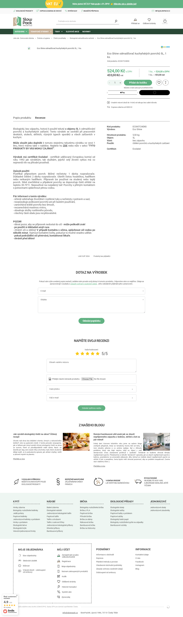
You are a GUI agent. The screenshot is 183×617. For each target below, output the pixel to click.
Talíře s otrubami (54, 519)
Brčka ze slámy (86, 519)
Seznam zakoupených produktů (75, 571)
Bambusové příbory (55, 531)
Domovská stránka (27, 38)
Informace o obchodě (105, 555)
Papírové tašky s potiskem (121, 513)
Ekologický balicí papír (119, 519)
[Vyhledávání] (116, 21)
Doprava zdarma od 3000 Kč (50, 11)
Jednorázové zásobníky (160, 510)
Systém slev (72, 11)
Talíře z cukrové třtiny (55, 522)
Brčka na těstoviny (87, 528)
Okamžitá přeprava (91, 11)
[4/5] (92, 353)
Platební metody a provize (107, 562)
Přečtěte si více (19, 459)
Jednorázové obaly (158, 507)
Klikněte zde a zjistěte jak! (125, 4)
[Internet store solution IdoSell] (168, 606)
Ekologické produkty (24, 11)
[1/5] (77, 353)
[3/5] (87, 353)
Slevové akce (72, 32)
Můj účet (63, 549)
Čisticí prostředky (60, 38)
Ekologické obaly (117, 507)
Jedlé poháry (18, 513)
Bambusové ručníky (118, 525)
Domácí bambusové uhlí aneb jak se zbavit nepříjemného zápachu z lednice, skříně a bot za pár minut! (117, 437)
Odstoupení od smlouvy (106, 573)
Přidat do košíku (138, 82)
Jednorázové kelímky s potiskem (26, 519)
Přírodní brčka (86, 516)
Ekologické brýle (19, 528)
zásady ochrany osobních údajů (84, 284)
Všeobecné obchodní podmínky (109, 565)
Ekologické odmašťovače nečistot (82, 38)
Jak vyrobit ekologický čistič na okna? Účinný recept (35, 435)
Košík (64, 577)
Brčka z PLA (85, 510)
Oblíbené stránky (69, 582)
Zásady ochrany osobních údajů (109, 569)
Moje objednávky (69, 566)
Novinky (86, 32)
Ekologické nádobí (54, 510)
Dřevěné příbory (53, 528)
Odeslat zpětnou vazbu (91, 408)
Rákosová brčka (86, 522)
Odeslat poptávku (91, 320)
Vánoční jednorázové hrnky (24, 531)
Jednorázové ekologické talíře (59, 513)
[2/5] (82, 353)
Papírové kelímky (20, 516)
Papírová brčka (86, 513)
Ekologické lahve (20, 525)
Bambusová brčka (87, 525)
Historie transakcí (69, 587)
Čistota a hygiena (43, 38)
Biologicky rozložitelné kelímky (25, 510)
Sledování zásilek (30, 561)
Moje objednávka (30, 549)
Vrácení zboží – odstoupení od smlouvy (34, 571)
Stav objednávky (29, 556)
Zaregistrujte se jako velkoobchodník (70, 556)
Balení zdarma (53, 507)
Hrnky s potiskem (20, 522)
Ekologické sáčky (117, 510)
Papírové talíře (53, 516)
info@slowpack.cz (162, 11)
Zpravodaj (66, 597)
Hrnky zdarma (19, 507)
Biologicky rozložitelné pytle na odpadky (126, 522)
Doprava (99, 558)
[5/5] (98, 353)
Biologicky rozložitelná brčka (92, 507)
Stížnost (26, 566)
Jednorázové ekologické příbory (60, 525)
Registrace (66, 561)
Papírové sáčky (116, 516)
